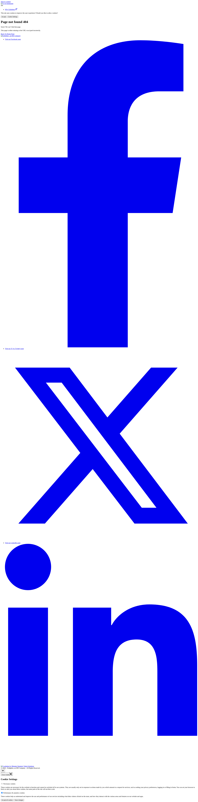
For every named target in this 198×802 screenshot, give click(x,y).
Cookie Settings (12, 17)
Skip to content (6, 2)
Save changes (19, 800)
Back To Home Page (7, 34)
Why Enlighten (10, 9)
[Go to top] (3, 770)
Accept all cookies (7, 800)
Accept (4, 17)
